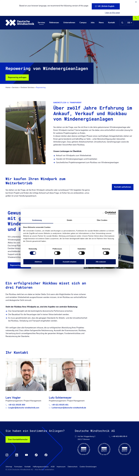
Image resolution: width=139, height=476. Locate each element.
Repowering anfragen (17, 77)
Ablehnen (38, 262)
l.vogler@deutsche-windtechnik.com (23, 407)
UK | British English (106, 6)
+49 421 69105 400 (16, 405)
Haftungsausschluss (41, 466)
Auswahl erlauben (69, 262)
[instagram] (7, 455)
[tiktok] (36, 455)
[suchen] (122, 22)
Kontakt (28, 466)
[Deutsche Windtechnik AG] (20, 22)
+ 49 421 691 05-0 (119, 436)
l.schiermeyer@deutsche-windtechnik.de (69, 407)
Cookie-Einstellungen (88, 466)
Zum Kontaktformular (18, 439)
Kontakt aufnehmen (122, 187)
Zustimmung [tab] (37, 220)
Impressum (61, 466)
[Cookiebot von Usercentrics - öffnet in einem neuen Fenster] (106, 213)
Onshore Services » (27, 87)
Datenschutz (72, 466)
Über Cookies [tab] (102, 220)
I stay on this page (112, 12)
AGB (53, 466)
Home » (9, 87)
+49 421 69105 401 (60, 405)
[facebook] (46, 455)
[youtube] (26, 455)
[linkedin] (16, 455)
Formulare (18, 466)
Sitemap (9, 466)
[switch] (57, 253)
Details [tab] (69, 220)
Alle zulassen (101, 262)
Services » (16, 87)
